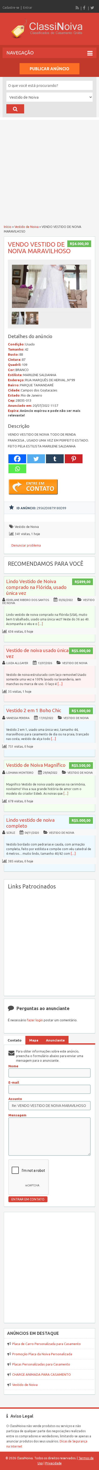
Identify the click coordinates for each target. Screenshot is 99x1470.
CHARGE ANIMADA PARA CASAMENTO (41, 1374)
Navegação (20, 52)
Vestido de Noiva (26, 226)
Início (7, 226)
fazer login (35, 1020)
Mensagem (17, 1115)
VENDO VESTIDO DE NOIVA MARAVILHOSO (39, 247)
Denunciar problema (26, 545)
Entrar (27, 7)
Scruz (10, 832)
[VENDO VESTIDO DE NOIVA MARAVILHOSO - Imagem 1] (19, 326)
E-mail (13, 1082)
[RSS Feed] (77, 7)
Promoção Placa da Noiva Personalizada (42, 1354)
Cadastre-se (11, 7)
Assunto (15, 1099)
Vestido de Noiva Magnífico (35, 765)
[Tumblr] (55, 458)
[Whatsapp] (17, 468)
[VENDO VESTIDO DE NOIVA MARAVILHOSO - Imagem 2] (33, 326)
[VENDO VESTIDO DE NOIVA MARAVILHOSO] (49, 309)
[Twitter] (92, 7)
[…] (40, 624)
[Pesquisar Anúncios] (15, 108)
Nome (13, 1066)
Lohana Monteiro (20, 772)
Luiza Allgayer (17, 663)
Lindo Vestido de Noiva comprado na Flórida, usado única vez (36, 587)
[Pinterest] (73, 458)
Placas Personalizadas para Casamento (41, 1364)
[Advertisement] (49, 169)
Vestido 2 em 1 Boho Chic (33, 710)
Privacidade (53, 1463)
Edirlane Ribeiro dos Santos (27, 599)
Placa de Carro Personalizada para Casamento (46, 1344)
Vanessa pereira (17, 718)
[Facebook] (85, 7)
